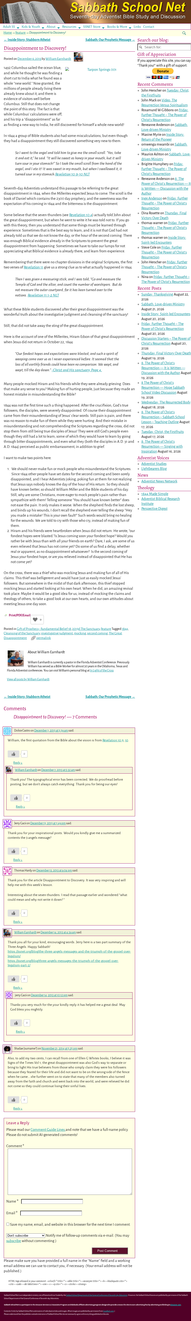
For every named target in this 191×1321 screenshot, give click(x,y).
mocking (80, 633)
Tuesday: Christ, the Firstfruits (162, 432)
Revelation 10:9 (112, 740)
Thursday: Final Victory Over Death (166, 353)
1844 (125, 629)
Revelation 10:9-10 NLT (72, 174)
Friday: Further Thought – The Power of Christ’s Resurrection (164, 115)
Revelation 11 (33, 267)
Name (12, 1201)
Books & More (117, 27)
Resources (69, 27)
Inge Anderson (151, 198)
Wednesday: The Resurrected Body (166, 402)
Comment (15, 1146)
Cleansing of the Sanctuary (22, 633)
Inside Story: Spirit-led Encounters (165, 314)
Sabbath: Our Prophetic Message (110, 40)
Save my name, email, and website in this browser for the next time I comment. (70, 1224)
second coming (97, 633)
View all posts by (28, 679)
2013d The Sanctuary (86, 629)
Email (11, 1213)
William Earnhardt (26, 770)
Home (7, 32)
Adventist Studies (154, 464)
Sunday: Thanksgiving (157, 294)
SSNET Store (91, 27)
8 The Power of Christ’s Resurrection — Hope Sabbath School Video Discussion (163, 387)
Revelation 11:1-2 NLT (43, 295)
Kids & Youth (31, 27)
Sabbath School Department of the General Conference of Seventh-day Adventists (96, 1295)
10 (126, 740)
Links (139, 27)
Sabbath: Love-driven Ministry (163, 304)
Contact (148, 27)
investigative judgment (57, 633)
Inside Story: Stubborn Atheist (27, 40)
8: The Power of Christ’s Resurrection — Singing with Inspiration (162, 446)
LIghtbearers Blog (154, 469)
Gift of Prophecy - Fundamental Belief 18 (44, 629)
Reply (17, 762)
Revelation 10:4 (80, 215)
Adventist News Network (159, 481)
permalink (43, 638)
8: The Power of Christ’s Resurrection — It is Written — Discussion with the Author (163, 368)
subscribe (13, 1241)
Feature (20, 32)
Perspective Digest (154, 509)
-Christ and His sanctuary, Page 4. (77, 370)
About (51, 27)
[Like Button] (35, 619)
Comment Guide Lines (48, 1130)
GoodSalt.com (108, 1311)
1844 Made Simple (154, 494)
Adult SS (9, 27)
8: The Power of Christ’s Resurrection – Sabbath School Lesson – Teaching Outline (163, 417)
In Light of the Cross (102, 670)
